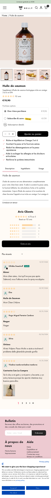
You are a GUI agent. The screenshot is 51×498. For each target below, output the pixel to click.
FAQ (29, 447)
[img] (9, 262)
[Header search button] (36, 7)
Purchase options (9, 106)
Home (4, 15)
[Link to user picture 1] (9, 390)
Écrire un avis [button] (26, 243)
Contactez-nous (33, 454)
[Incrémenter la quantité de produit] (13, 134)
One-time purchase (16, 111)
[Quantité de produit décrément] (5, 134)
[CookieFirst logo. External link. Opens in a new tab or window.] (3, 464)
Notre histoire (10, 451)
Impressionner (10, 453)
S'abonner (39, 432)
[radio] (5, 111)
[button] (8, 96)
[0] (45, 7)
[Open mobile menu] (4, 7)
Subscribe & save (19, 118)
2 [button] (22, 403)
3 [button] (26, 403)
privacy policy (20, 480)
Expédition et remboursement (33, 450)
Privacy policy (44, 462)
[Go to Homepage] (25, 8)
